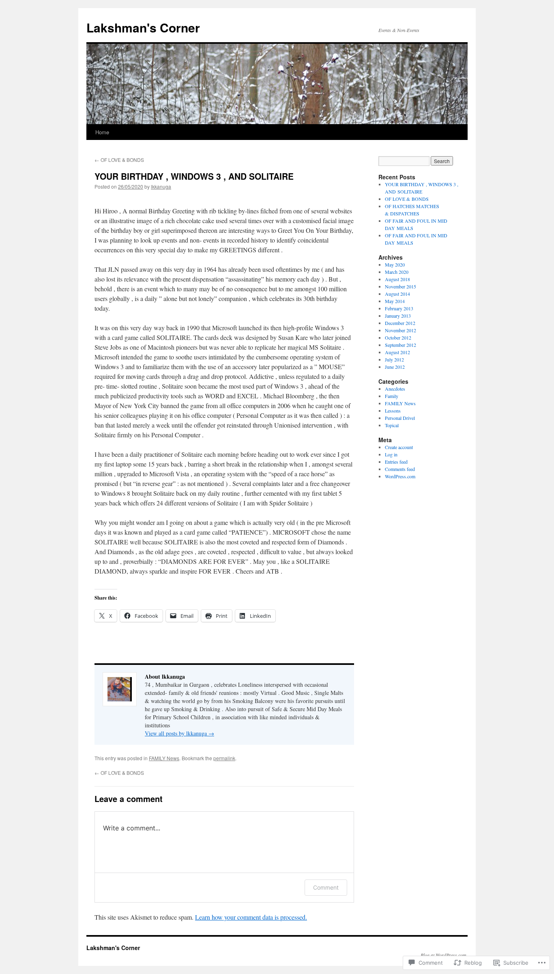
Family (391, 396)
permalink (224, 758)
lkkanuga (161, 186)
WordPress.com (400, 476)
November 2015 (400, 286)
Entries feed (396, 461)
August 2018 (397, 279)
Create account (399, 447)
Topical (392, 425)
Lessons (393, 410)
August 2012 (397, 352)
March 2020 (396, 272)
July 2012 (394, 359)
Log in (391, 454)
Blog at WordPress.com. (444, 955)
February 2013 (399, 308)
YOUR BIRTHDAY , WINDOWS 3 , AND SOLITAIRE (194, 176)
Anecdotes (395, 388)
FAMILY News (164, 758)
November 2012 (400, 330)
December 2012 (400, 323)
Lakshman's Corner (143, 27)
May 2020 (395, 264)
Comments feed (400, 469)
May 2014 (395, 301)
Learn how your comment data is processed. (251, 917)
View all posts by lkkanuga (179, 733)
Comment (326, 887)
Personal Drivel (400, 418)
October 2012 (398, 337)
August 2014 (397, 293)
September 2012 (400, 345)
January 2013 (398, 315)
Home (102, 132)
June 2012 (395, 366)
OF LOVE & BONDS (119, 159)
